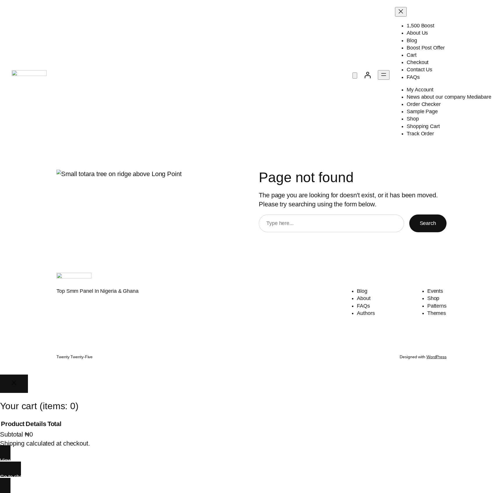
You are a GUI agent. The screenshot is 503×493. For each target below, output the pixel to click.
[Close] (14, 384)
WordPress (436, 356)
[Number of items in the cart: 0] (355, 75)
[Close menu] (401, 12)
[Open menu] (383, 75)
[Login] (367, 75)
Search (428, 223)
